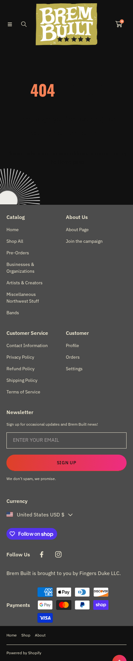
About (40, 635)
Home (11, 635)
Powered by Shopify (23, 652)
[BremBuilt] (66, 24)
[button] (10, 24)
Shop (25, 635)
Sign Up (67, 463)
